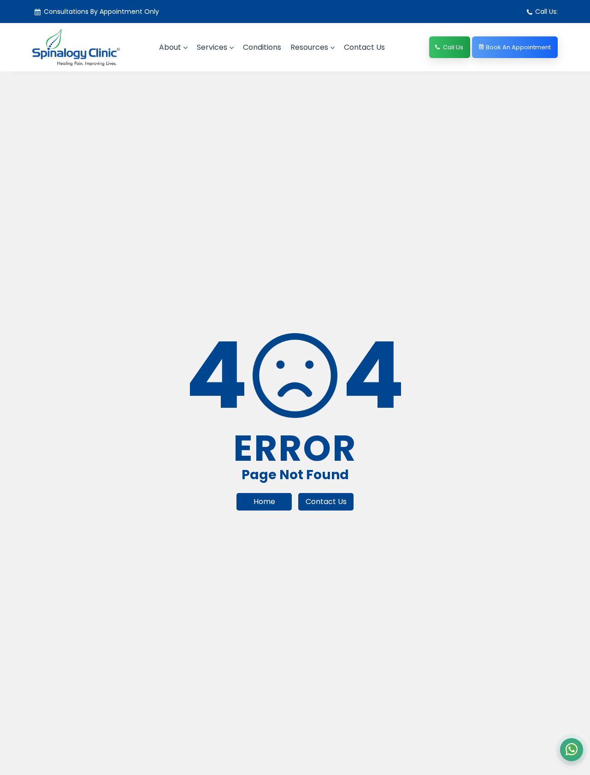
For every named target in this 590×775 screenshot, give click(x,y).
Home (264, 501)
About (170, 47)
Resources (309, 47)
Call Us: (546, 11)
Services (212, 47)
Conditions (262, 47)
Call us (453, 47)
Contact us (364, 47)
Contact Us (326, 501)
